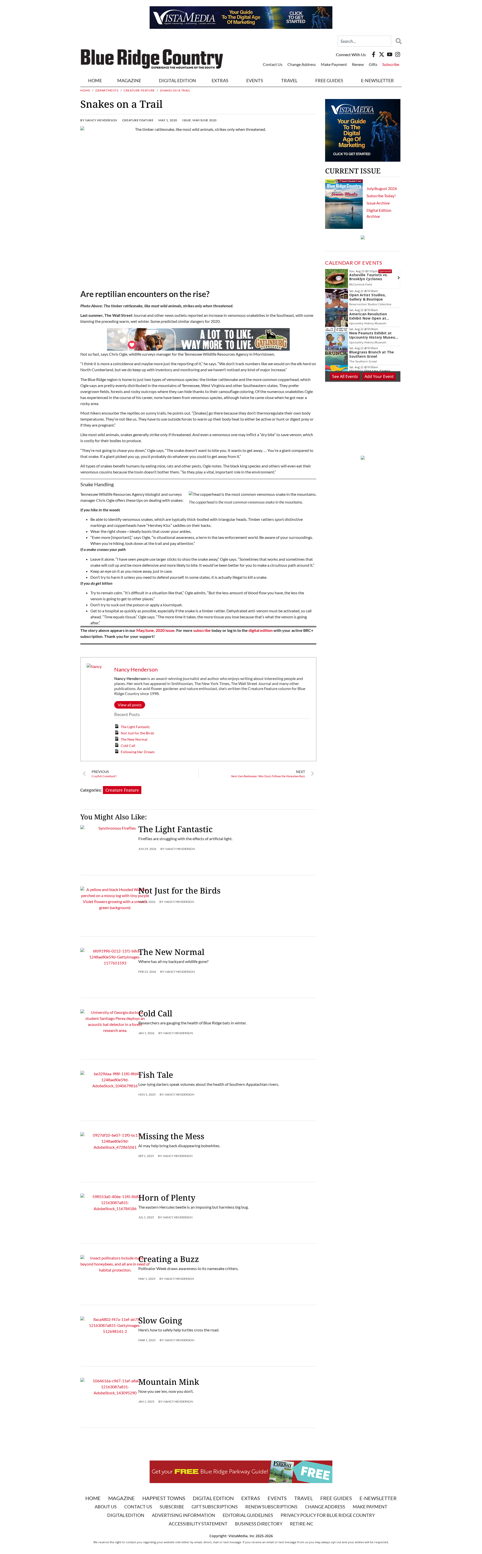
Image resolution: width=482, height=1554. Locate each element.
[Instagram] (398, 54)
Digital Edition (213, 1498)
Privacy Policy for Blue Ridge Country (328, 1515)
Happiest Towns (163, 1498)
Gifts (373, 64)
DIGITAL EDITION (177, 80)
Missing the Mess (171, 1136)
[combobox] (364, 41)
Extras (250, 1498)
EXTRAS (220, 80)
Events (254, 80)
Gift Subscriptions (215, 1506)
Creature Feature (139, 90)
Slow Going (160, 1320)
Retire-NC (301, 1523)
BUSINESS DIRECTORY (258, 1523)
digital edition (261, 630)
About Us (106, 1506)
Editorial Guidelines (248, 1515)
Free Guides (329, 80)
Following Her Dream (138, 752)
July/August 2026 (382, 188)
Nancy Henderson (136, 669)
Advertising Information (183, 1515)
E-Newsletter (377, 80)
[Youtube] (390, 54)
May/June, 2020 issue (155, 630)
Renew (358, 64)
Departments (106, 90)
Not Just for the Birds (137, 733)
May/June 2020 (205, 120)
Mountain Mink (168, 1381)
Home (95, 80)
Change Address (301, 64)
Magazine (121, 1498)
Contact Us (272, 64)
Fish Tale (155, 1074)
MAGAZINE (129, 80)
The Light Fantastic (135, 727)
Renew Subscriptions (271, 1506)
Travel (289, 80)
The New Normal (134, 739)
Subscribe (390, 64)
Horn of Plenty (166, 1197)
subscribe (202, 630)
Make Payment (334, 64)
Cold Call (128, 745)
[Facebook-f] (374, 54)
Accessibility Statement (198, 1523)
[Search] (397, 41)
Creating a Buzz (168, 1258)
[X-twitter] (382, 54)
